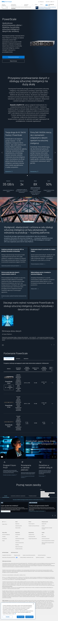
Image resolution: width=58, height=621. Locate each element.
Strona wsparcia (31, 523)
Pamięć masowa (5, 8)
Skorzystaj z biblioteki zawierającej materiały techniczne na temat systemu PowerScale (28, 499)
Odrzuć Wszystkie (20, 616)
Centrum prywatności (45, 538)
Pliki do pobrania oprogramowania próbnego (48, 543)
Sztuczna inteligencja (6, 534)
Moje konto (17, 523)
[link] (47, 1)
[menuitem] (16, 5)
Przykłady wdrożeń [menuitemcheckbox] (44, 494)
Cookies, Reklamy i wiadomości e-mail (26, 557)
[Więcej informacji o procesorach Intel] (36, 7)
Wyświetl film (8, 171)
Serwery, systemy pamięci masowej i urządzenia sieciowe (21, 7)
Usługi (3, 540)
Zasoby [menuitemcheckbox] (42, 491)
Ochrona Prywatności (42, 555)
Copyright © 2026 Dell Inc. (6, 555)
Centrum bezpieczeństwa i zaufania (48, 540)
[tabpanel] (29, 397)
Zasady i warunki (17, 555)
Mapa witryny (4, 524)
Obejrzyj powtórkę (30, 455)
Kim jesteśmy (17, 534)
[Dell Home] (2, 7)
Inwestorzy (17, 540)
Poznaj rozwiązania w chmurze (37, 264)
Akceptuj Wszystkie (29, 616)
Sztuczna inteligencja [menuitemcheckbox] (44, 496)
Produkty (3, 536)
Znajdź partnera (31, 534)
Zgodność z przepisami (40, 557)
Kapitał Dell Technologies (19, 538)
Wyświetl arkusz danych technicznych (37, 511)
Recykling (17, 544)
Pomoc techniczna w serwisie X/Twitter (47, 528)
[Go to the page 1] (27, 175)
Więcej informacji (13, 61)
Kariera (16, 536)
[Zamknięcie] (33, 604)
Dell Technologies (5, 552)
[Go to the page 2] (30, 175)
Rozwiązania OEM (32, 536)
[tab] (9, 358)
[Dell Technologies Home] (6, 1)
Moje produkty (17, 527)
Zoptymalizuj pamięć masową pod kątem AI (10, 265)
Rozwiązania (4, 538)
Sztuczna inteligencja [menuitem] (4, 5)
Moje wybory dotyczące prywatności (8, 557)
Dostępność (49, 557)
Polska (7, 7)
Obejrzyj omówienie (5, 511)
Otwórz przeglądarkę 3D (9, 387)
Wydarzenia (44, 536)
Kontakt (43, 525)
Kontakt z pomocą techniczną (34, 525)
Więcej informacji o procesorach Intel (44, 8)
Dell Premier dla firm (51, 5)
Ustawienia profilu (18, 525)
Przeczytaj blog (33, 171)
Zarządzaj (7, 616)
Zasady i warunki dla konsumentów (29, 555)
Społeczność (44, 523)
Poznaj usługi (41, 476)
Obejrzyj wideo (34, 288)
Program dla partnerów (33, 538)
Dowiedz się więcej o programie (9, 475)
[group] (16, 153)
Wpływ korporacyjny (19, 546)
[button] (41, 1)
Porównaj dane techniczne (13, 57)
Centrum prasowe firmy (19, 542)
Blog (42, 534)
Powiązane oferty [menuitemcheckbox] (44, 495)
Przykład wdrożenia (18, 548)
